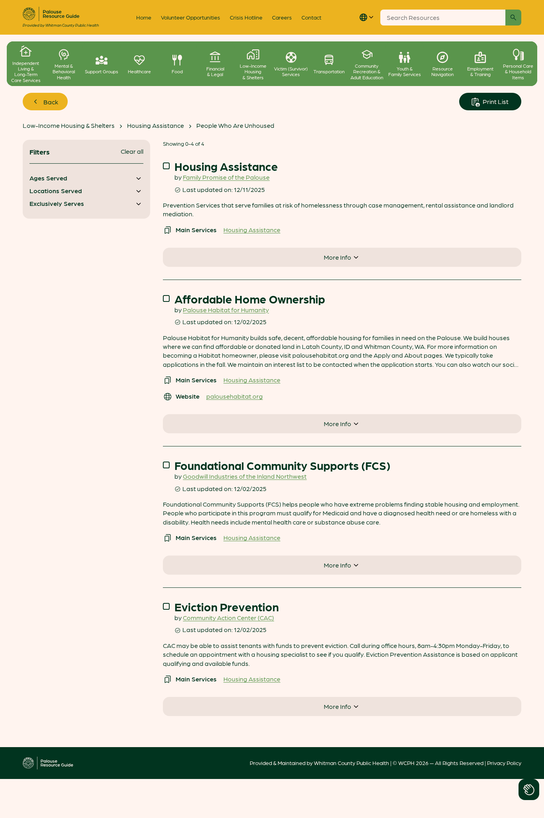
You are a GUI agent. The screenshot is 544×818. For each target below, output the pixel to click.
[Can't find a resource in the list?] (529, 789)
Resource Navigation (442, 71)
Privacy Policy (504, 762)
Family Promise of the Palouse (226, 177)
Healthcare (139, 71)
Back (50, 102)
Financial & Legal (215, 71)
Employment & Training (480, 71)
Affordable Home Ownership (249, 299)
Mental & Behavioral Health (64, 71)
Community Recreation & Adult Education (366, 71)
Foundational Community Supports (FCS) (282, 465)
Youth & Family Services (404, 71)
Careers (282, 17)
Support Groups (101, 71)
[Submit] (513, 17)
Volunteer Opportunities (190, 17)
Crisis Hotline (246, 17)
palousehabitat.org (234, 396)
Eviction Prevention (226, 606)
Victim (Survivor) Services (291, 71)
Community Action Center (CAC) (228, 617)
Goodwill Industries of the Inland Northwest (245, 476)
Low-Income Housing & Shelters (253, 71)
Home (143, 17)
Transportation (328, 71)
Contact (311, 17)
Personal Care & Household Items (518, 71)
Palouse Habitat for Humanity (226, 309)
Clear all (132, 151)
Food (177, 71)
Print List (495, 101)
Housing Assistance (155, 125)
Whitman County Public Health (351, 762)
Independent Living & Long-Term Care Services (26, 71)
